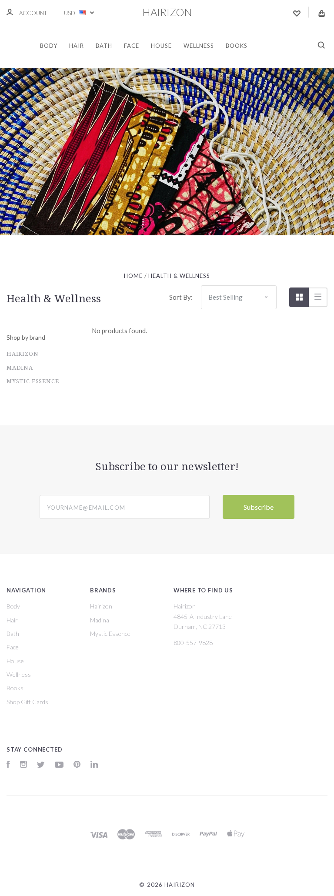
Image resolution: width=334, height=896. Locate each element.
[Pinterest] (76, 765)
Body (48, 45)
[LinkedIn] (94, 765)
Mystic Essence (33, 381)
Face (131, 45)
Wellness (199, 45)
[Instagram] (23, 765)
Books (236, 45)
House (161, 45)
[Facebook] (8, 765)
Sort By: (181, 297)
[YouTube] (59, 765)
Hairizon (23, 354)
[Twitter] (41, 765)
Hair (76, 45)
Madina (20, 367)
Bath (104, 45)
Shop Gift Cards (27, 701)
